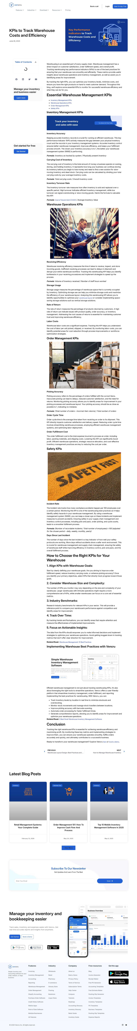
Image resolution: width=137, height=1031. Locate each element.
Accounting (32, 979)
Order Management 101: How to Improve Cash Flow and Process (68, 828)
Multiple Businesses (35, 1013)
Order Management (34, 990)
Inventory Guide (73, 1017)
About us (71, 971)
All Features (32, 1017)
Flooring (51, 990)
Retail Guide (72, 1013)
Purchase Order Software (36, 998)
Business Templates (95, 1009)
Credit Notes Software (35, 1002)
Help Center (72, 990)
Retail (50, 975)
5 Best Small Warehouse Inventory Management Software (80, 719)
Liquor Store (52, 998)
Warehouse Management (36, 986)
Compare (71, 994)
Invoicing (31, 971)
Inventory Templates (95, 1002)
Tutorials (71, 998)
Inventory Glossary (74, 1009)
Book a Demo (72, 975)
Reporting (31, 983)
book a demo (114, 742)
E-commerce (52, 983)
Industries (31, 10)
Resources (56, 10)
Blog (90, 971)
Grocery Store (53, 986)
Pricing (67, 10)
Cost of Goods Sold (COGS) (65, 200)
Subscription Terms (75, 986)
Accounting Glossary (75, 1005)
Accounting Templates (96, 986)
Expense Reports (94, 1017)
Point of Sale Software (35, 1009)
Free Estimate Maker (95, 990)
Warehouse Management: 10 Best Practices (75, 642)
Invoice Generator (94, 975)
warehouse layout (85, 298)
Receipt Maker (93, 979)
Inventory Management (36, 975)
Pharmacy (51, 979)
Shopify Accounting (35, 994)
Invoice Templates (95, 998)
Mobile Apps (32, 1005)
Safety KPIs (55, 108)
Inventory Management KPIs (61, 100)
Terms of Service (74, 983)
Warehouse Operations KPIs (61, 103)
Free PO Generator (95, 983)
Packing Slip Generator (96, 994)
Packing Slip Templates (96, 1013)
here (104, 742)
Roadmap (71, 1002)
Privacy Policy (73, 979)
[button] (35, 62)
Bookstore (51, 994)
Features (19, 10)
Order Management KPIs (60, 106)
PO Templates (93, 1005)
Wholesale (51, 971)
